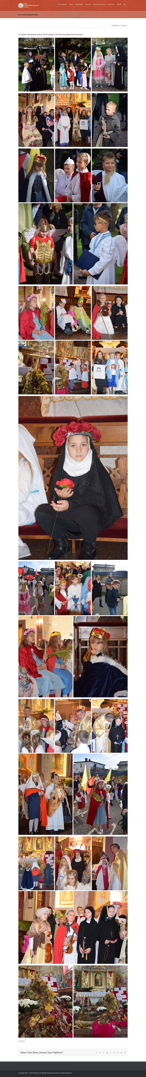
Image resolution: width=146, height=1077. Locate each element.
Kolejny (123, 26)
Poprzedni (115, 26)
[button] (124, 4)
